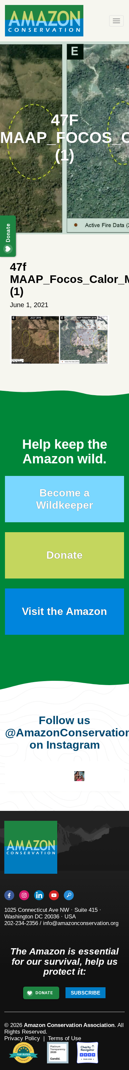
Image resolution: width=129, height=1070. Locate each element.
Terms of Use (64, 1038)
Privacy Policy (22, 1038)
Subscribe (85, 993)
